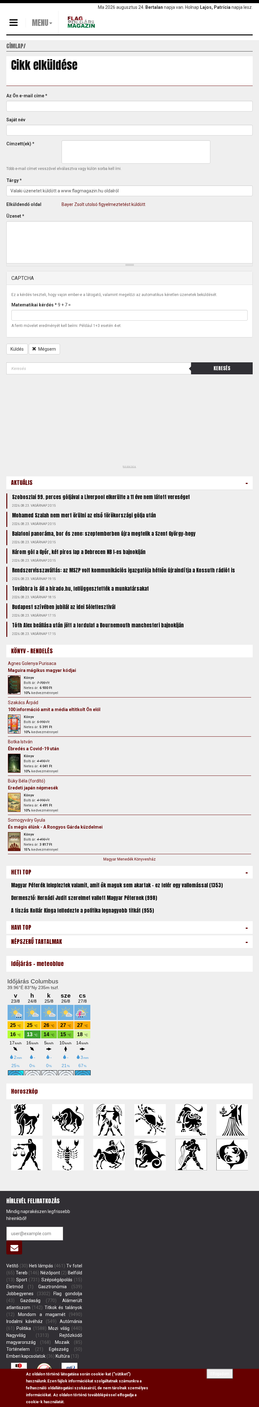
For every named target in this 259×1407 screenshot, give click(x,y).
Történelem (18, 1349)
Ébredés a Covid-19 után (33, 748)
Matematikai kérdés (34, 304)
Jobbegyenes (19, 1293)
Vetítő (12, 1265)
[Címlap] (82, 22)
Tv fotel (74, 1265)
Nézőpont (50, 1272)
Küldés (17, 349)
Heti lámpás (41, 1265)
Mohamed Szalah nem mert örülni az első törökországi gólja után (84, 515)
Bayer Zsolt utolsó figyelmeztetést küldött (103, 204)
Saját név (15, 119)
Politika (23, 1328)
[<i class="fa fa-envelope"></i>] (14, 1247)
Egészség (59, 1349)
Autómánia (71, 1321)
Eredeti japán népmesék (33, 787)
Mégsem (46, 349)
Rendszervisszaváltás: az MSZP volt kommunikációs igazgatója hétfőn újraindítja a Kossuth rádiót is (123, 570)
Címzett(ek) (20, 143)
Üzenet (15, 216)
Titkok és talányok (63, 1307)
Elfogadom (219, 1374)
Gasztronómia (52, 1286)
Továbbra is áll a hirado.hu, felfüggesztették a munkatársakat (80, 588)
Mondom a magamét (41, 1314)
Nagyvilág (16, 1335)
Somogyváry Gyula (26, 820)
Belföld (75, 1272)
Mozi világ (58, 1328)
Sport (21, 1279)
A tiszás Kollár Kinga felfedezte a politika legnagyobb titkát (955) (82, 910)
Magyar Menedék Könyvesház (129, 859)
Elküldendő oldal (23, 204)
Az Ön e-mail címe (26, 95)
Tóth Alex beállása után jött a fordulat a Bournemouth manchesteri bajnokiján (98, 625)
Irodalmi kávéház (24, 1321)
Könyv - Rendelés (32, 651)
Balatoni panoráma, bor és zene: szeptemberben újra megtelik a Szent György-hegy (104, 533)
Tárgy (14, 180)
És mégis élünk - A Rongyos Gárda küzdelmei (55, 827)
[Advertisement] (53, 421)
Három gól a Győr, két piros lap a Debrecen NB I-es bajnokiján (79, 552)
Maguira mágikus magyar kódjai (42, 670)
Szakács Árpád (23, 702)
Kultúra (63, 1356)
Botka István (20, 741)
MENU (40, 22)
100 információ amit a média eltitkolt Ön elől (54, 709)
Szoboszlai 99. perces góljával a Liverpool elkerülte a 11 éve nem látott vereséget (101, 497)
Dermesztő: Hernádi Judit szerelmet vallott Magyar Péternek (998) (84, 898)
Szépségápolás (56, 1279)
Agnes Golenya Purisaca (32, 663)
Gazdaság (30, 1300)
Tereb (21, 1272)
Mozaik (62, 1342)
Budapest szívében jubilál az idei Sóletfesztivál (63, 607)
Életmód (14, 1286)
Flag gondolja (67, 1293)
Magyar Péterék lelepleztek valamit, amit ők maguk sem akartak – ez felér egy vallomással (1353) (117, 885)
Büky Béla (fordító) (26, 780)
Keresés (222, 368)
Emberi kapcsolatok (25, 1356)
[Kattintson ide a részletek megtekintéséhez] (14, 684)
